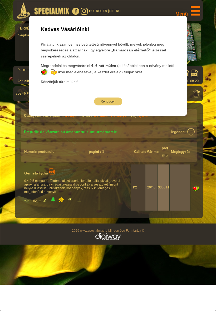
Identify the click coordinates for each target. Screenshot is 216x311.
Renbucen (108, 101)
